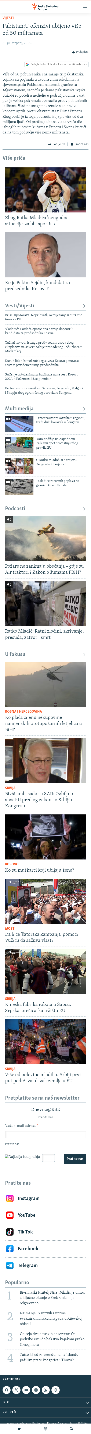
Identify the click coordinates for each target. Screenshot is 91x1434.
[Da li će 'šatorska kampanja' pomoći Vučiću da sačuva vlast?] (45, 901)
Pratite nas (75, 1159)
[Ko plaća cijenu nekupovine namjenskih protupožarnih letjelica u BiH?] (45, 684)
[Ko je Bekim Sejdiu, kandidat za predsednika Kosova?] (45, 254)
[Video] (19, 1429)
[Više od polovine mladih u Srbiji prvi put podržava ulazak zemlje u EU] (45, 1041)
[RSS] (46, 1390)
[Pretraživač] (71, 1429)
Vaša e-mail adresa (21, 1126)
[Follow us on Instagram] (36, 1390)
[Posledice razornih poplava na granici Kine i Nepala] (19, 487)
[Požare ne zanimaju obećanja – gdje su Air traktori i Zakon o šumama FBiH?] (45, 538)
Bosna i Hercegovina (23, 712)
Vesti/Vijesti (19, 306)
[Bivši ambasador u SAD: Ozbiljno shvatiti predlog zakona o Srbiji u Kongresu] (45, 760)
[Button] (80, 52)
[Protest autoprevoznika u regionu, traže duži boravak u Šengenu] (19, 424)
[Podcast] (45, 1429)
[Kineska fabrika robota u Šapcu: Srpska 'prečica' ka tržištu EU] (45, 971)
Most (10, 929)
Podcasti (15, 509)
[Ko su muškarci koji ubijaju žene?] (45, 836)
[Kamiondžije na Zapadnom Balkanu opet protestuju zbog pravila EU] (19, 445)
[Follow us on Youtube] (26, 1390)
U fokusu (15, 654)
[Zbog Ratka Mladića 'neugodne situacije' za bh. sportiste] (45, 189)
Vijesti (8, 18)
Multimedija (19, 409)
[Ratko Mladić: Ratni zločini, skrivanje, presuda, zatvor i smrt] (45, 603)
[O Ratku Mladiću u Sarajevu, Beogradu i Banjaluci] (19, 466)
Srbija (10, 788)
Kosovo (12, 864)
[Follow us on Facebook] (7, 1390)
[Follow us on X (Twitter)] (16, 1390)
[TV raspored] (55, 1390)
